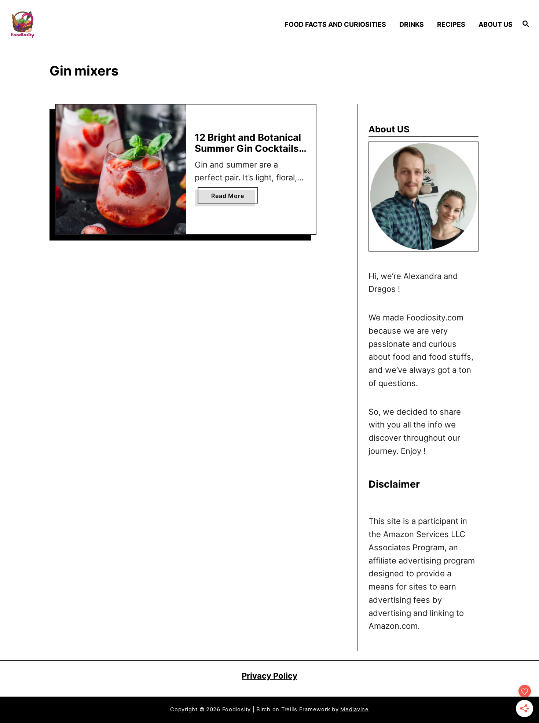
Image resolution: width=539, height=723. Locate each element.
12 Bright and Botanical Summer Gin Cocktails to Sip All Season (248, 148)
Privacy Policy (269, 675)
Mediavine (354, 709)
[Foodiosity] (71, 24)
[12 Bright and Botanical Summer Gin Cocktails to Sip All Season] (121, 169)
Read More (230, 197)
